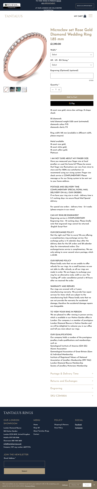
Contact (36, 434)
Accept (87, 485)
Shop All (36, 428)
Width (53, 50)
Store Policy (58, 428)
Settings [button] (65, 485)
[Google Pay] (71, 103)
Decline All (75, 485)
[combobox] (71, 54)
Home (35, 424)
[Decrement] (52, 89)
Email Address (9, 458)
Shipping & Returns (61, 424)
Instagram (78, 428)
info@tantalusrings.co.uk (12, 444)
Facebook (78, 424)
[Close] (94, 485)
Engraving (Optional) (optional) (64, 70)
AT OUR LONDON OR (43, 8)
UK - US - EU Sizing (59, 60)
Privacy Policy (30, 486)
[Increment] (59, 89)
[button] (85, 15)
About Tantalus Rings (41, 431)
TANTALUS (14, 16)
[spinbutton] (56, 89)
